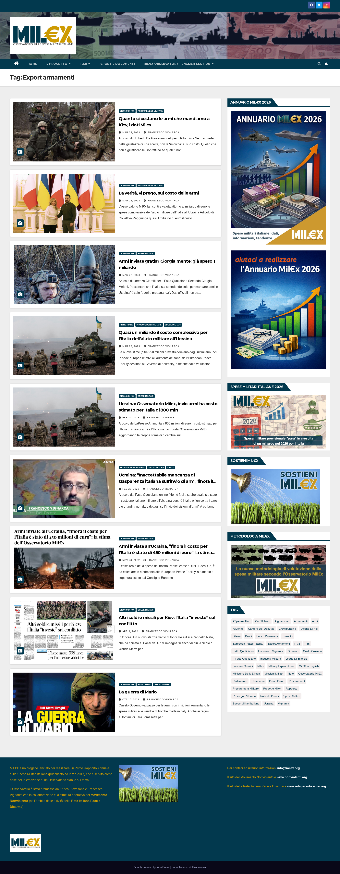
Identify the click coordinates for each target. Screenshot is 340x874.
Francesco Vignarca (163, 132)
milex (260, 666)
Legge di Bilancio (296, 658)
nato (291, 673)
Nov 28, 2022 (131, 560)
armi (315, 621)
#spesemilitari (241, 621)
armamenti (301, 621)
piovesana (258, 681)
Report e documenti (117, 64)
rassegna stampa (244, 696)
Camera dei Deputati (261, 628)
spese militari (291, 696)
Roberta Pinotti (269, 696)
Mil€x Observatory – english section (177, 64)
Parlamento (240, 681)
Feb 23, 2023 (130, 489)
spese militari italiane (246, 703)
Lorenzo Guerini (243, 666)
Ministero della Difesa (246, 673)
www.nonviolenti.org (292, 777)
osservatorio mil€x (310, 673)
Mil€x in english (309, 666)
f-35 (297, 643)
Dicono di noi (127, 111)
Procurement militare (150, 111)
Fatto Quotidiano (243, 651)
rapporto (291, 688)
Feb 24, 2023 (130, 417)
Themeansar (199, 867)
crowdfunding (287, 628)
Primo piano (126, 325)
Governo (293, 651)
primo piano (276, 681)
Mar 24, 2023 (131, 132)
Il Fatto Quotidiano (244, 658)
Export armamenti (279, 643)
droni (248, 636)
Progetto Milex (272, 688)
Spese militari (145, 253)
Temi (83, 64)
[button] (319, 63)
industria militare (270, 658)
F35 (307, 643)
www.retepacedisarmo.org (306, 786)
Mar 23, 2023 (131, 200)
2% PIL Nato (262, 621)
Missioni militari (273, 673)
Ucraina (268, 703)
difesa (237, 636)
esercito (288, 636)
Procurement (297, 681)
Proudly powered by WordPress (151, 867)
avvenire (238, 628)
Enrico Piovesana (267, 636)
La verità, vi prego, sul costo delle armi (159, 193)
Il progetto (57, 64)
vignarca (283, 703)
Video (170, 467)
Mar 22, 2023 (131, 275)
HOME (32, 64)
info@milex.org (288, 768)
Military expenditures (281, 666)
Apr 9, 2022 (130, 631)
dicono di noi (309, 628)
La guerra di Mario (138, 692)
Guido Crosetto (312, 651)
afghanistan (282, 621)
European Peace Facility (248, 643)
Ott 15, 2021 (130, 699)
